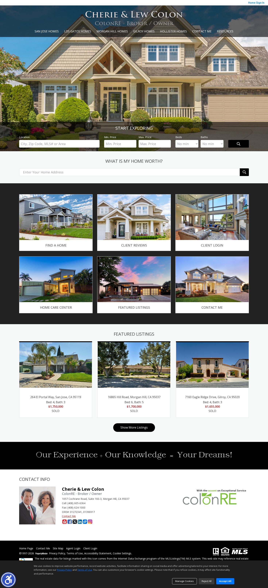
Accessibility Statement (97, 553)
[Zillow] (85, 521)
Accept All (225, 581)
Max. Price (145, 137)
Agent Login (73, 548)
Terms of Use (75, 553)
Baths (204, 137)
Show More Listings (134, 427)
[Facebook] (69, 521)
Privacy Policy (57, 553)
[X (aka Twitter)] (75, 521)
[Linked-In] (80, 521)
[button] (8, 580)
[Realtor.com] (64, 521)
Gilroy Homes (144, 31)
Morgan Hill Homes (112, 31)
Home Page (26, 548)
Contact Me (201, 31)
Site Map (58, 548)
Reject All (206, 581)
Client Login (90, 548)
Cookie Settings (122, 553)
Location (24, 137)
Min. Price (110, 137)
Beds (178, 137)
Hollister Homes (173, 31)
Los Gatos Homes (77, 31)
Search (238, 144)
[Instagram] (90, 521)
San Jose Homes (47, 31)
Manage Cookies (184, 581)
